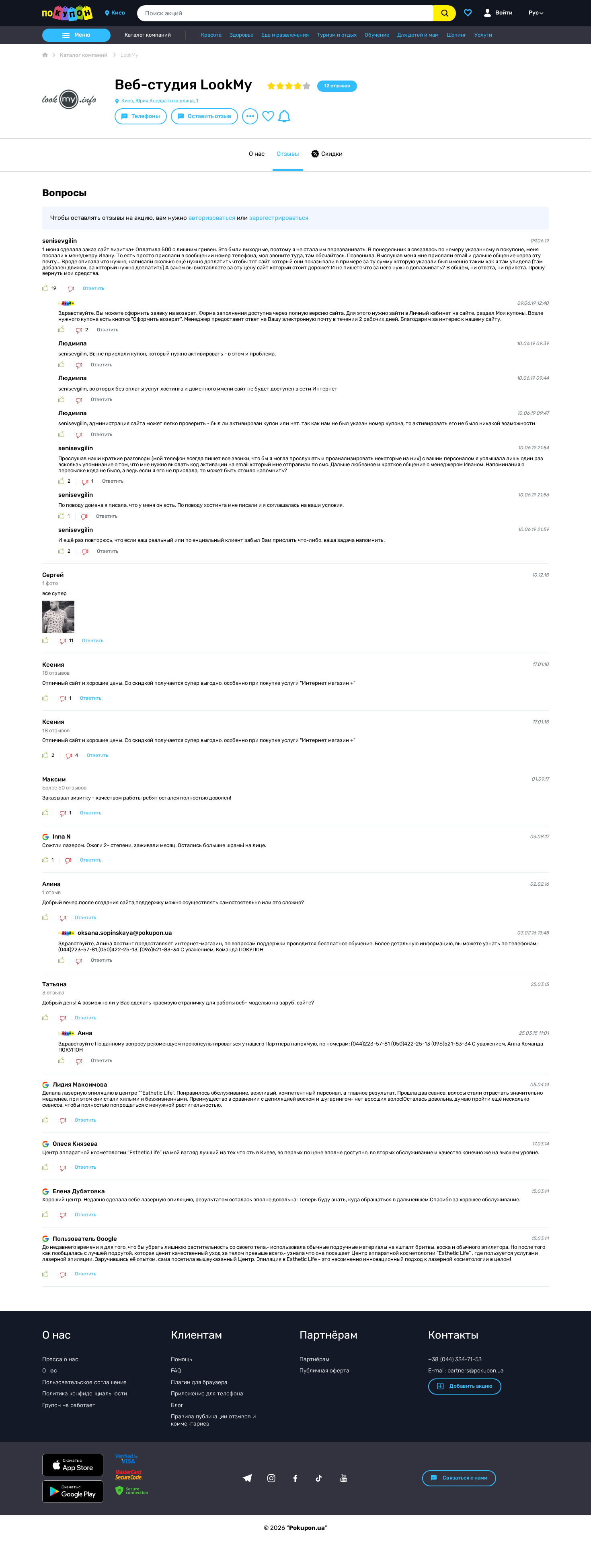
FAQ (176, 1370)
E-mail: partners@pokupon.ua (466, 1370)
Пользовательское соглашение (84, 1382)
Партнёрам (314, 1359)
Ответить (93, 288)
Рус (534, 12)
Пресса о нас (60, 1359)
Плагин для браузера (199, 1382)
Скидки (332, 153)
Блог (177, 1405)
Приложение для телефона (207, 1393)
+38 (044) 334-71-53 (455, 1359)
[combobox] (285, 13)
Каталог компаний (148, 35)
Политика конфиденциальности (84, 1393)
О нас (257, 153)
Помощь (181, 1359)
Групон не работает (68, 1405)
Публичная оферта (324, 1370)
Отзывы (288, 153)
